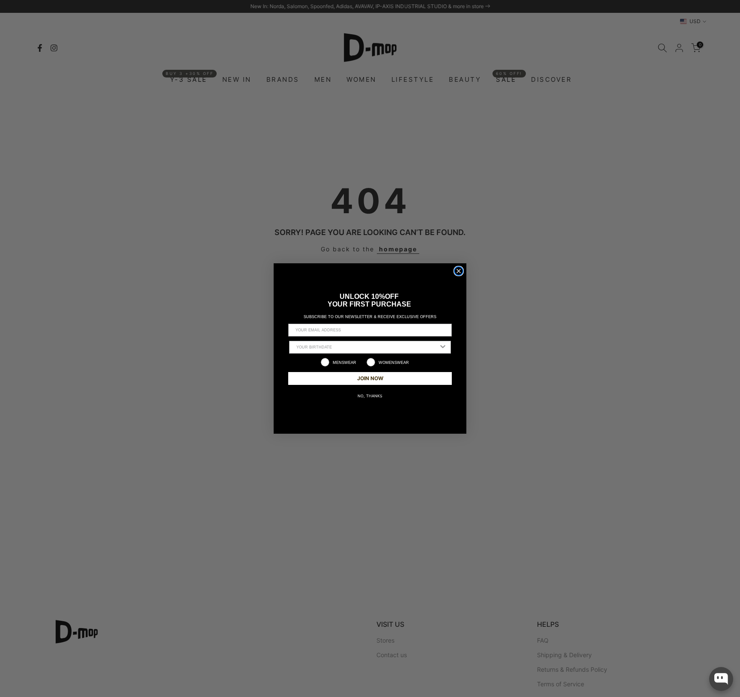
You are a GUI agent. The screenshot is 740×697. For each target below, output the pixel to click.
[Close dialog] (458, 271)
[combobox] (367, 347)
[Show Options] (443, 347)
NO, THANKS (370, 395)
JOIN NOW (370, 378)
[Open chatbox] (721, 679)
